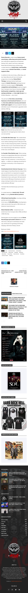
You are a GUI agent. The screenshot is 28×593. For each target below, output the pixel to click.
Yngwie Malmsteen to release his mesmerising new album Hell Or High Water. (16, 316)
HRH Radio (21, 39)
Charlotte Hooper (14, 286)
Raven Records (16, 253)
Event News (6, 24)
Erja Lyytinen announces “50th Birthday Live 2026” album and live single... (17, 474)
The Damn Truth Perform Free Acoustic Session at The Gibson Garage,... (17, 481)
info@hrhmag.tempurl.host (16, 581)
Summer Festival (5, 255)
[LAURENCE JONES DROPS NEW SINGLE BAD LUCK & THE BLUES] (4, 511)
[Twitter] (15, 589)
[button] (26, 21)
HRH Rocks (21, 252)
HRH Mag (16, 39)
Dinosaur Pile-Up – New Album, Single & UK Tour (7, 272)
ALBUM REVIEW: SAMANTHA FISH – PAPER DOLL (21, 272)
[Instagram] (12, 589)
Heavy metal (11, 252)
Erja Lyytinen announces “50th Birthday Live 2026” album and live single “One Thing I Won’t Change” (17, 300)
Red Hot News (4, 40)
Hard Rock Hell (4, 252)
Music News (4, 253)
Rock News (22, 253)
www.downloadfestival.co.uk (11, 231)
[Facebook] (8, 589)
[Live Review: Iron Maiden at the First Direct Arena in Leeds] (4, 504)
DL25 (6, 250)
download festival (11, 250)
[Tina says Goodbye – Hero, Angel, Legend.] (4, 498)
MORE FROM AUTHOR (17, 293)
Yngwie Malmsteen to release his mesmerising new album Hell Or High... (17, 487)
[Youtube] (19, 589)
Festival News (18, 250)
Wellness (11, 255)
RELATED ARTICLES (6, 293)
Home (2, 24)
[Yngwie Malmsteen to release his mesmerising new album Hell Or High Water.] (4, 315)
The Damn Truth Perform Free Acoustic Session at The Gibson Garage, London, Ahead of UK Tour (17, 308)
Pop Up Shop (10, 253)
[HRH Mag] (14, 9)
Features (9, 39)
